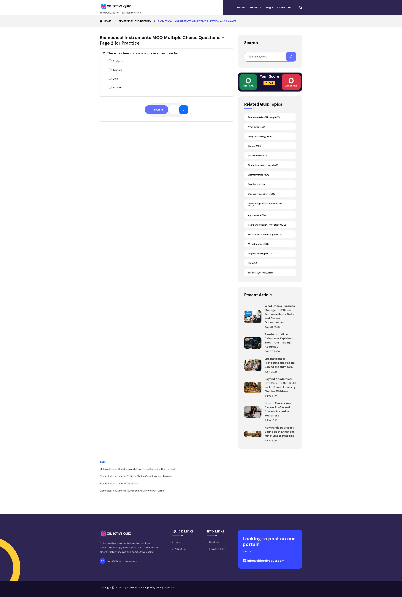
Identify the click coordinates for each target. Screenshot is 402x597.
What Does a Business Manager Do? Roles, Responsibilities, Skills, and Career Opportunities (280, 314)
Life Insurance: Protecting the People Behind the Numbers (280, 363)
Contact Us (284, 7)
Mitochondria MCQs (258, 244)
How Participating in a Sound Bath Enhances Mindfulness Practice (280, 432)
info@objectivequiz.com (122, 561)
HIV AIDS (252, 263)
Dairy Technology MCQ (260, 136)
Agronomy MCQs (257, 215)
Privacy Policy (217, 549)
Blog (268, 7)
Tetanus (117, 87)
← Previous (156, 109)
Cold (115, 78)
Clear (269, 83)
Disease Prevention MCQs (261, 193)
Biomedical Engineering (135, 21)
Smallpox (118, 61)
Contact (214, 542)
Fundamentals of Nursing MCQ (264, 117)
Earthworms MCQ (257, 155)
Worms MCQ (254, 146)
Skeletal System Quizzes (260, 272)
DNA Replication (256, 184)
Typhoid (117, 70)
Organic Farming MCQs (260, 253)
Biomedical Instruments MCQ (263, 165)
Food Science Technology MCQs (265, 234)
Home (241, 7)
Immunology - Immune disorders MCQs (265, 204)
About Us (255, 7)
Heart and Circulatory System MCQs (267, 224)
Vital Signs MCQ (256, 126)
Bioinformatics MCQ (258, 174)
